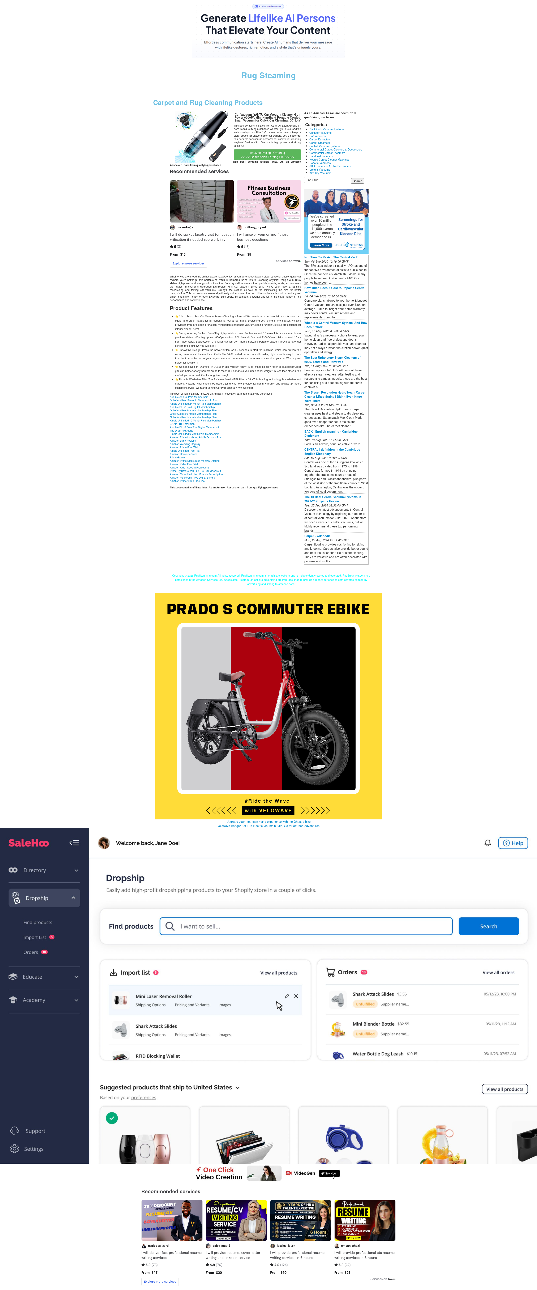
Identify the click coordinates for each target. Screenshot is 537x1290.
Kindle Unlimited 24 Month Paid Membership (195, 403)
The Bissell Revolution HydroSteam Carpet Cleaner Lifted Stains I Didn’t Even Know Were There (334, 396)
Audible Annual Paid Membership (189, 397)
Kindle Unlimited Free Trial (185, 450)
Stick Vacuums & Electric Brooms (330, 166)
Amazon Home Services (183, 454)
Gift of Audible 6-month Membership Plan (193, 413)
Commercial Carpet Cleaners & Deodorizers (335, 149)
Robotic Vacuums (320, 163)
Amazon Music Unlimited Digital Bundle (192, 477)
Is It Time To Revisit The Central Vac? (331, 257)
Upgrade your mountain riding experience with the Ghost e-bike (269, 821)
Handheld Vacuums (321, 156)
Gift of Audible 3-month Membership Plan (193, 410)
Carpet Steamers (319, 143)
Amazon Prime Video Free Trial (187, 481)
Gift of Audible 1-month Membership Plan (193, 417)
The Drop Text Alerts (181, 430)
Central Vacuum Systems (324, 146)
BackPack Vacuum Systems (326, 129)
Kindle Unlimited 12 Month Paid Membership (195, 420)
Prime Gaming (178, 457)
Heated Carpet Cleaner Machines (329, 159)
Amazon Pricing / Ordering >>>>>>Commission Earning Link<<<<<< (268, 154)
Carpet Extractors (320, 139)
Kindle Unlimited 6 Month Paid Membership (194, 434)
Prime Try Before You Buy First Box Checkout (195, 470)
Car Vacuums (317, 136)
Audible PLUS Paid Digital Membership (192, 407)
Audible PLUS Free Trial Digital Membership (195, 427)
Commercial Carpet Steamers (327, 153)
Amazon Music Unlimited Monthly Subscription (196, 474)
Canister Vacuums (320, 133)
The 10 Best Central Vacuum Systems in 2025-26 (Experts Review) (332, 499)
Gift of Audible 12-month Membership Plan (194, 400)
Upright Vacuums (319, 169)
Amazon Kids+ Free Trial (184, 464)
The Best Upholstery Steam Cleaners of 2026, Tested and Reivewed (332, 359)
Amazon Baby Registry (183, 440)
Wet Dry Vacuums (320, 173)
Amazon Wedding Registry (185, 444)
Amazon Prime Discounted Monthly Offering (195, 460)
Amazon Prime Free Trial (184, 447)
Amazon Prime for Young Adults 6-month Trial (196, 437)
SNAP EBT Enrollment (182, 423)
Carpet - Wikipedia (317, 536)
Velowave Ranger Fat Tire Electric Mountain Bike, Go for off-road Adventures (268, 826)
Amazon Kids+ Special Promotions (189, 467)
